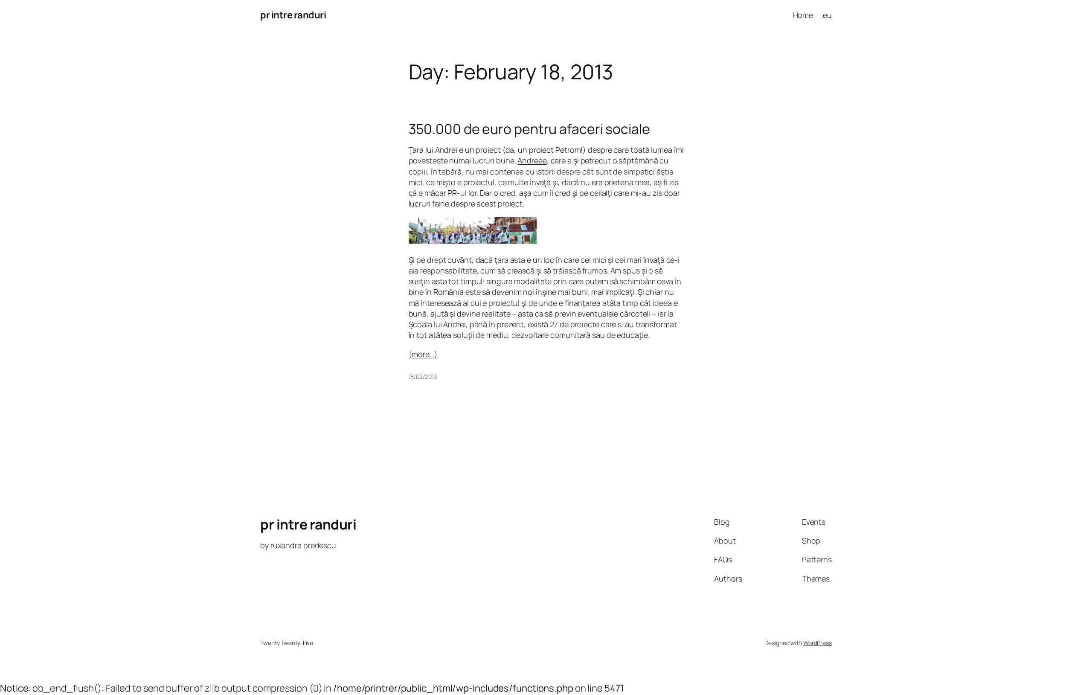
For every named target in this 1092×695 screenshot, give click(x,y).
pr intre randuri (293, 15)
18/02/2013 (423, 376)
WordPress (817, 643)
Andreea (531, 160)
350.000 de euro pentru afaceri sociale (529, 129)
